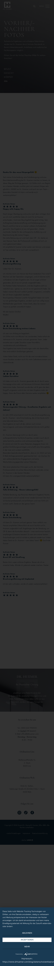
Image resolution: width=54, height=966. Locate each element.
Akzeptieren (27, 940)
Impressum (26, 958)
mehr (27, 946)
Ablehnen (27, 933)
